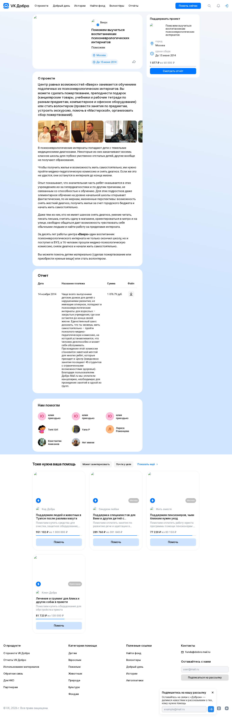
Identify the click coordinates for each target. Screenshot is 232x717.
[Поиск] (210, 6)
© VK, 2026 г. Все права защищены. (25, 708)
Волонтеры (133, 660)
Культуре (74, 687)
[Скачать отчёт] (131, 294)
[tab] (96, 464)
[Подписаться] (211, 709)
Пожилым (74, 666)
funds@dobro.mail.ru (197, 652)
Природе (74, 680)
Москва (101, 55)
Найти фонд (133, 653)
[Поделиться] (134, 62)
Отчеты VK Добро (14, 660)
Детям (72, 653)
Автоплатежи (134, 680)
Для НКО (8, 680)
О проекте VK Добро (16, 653)
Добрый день (134, 666)
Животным (75, 673)
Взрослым (74, 660)
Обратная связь (13, 673)
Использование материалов (21, 666)
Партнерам (10, 687)
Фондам (73, 694)
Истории (131, 673)
